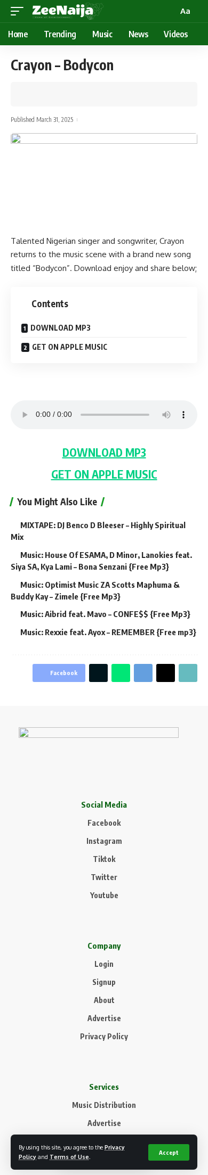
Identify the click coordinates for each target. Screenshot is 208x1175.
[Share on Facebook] (34, 94)
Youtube (104, 895)
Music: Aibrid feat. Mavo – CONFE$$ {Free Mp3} (105, 614)
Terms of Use (69, 1156)
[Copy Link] (67, 94)
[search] (168, 11)
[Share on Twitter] (51, 94)
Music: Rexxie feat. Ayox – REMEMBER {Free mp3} (108, 632)
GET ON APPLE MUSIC (69, 346)
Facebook (104, 822)
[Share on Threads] (165, 673)
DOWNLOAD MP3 (60, 327)
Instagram (104, 840)
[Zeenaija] (68, 11)
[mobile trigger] (20, 11)
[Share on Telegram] (143, 673)
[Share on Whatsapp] (120, 673)
